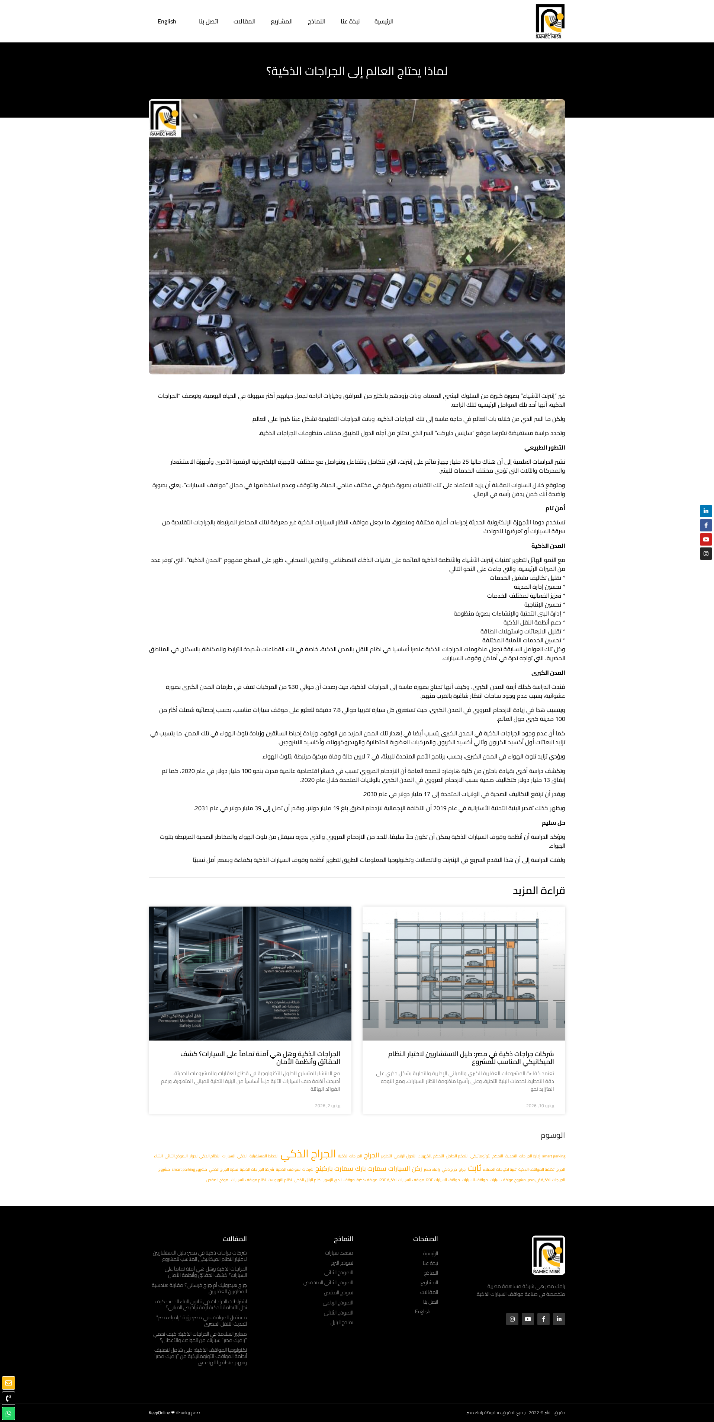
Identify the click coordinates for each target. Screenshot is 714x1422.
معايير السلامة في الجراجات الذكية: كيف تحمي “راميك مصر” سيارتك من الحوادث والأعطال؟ (200, 1337)
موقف (349, 1179)
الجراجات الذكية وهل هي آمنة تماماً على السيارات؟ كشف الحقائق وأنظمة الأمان (260, 1058)
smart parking (553, 1156)
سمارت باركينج (334, 1168)
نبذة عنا (350, 21)
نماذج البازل (342, 1322)
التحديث (511, 1156)
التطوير (386, 1156)
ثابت (474, 1168)
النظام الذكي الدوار (205, 1156)
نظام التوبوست (280, 1179)
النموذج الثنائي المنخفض (328, 1282)
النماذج (317, 21)
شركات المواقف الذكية (294, 1169)
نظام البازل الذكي (308, 1179)
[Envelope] (8, 1383)
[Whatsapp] (8, 1413)
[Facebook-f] (543, 1319)
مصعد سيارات (339, 1253)
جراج (462, 1169)
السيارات (228, 1156)
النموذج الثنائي (176, 1156)
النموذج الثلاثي (338, 1312)
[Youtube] (528, 1319)
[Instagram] (512, 1319)
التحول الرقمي (405, 1156)
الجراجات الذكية (350, 1156)
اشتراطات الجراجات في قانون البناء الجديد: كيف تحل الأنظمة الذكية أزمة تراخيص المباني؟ (201, 1305)
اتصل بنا (209, 21)
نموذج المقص (217, 1179)
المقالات (245, 21)
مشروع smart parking (189, 1169)
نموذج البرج (342, 1263)
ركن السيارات (405, 1168)
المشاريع (282, 21)
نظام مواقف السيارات (248, 1179)
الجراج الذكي (308, 1153)
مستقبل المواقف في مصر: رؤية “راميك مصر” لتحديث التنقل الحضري (201, 1321)
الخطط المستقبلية (264, 1156)
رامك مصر (432, 1169)
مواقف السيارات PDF (443, 1179)
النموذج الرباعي (338, 1302)
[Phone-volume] (8, 1398)
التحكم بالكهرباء (431, 1156)
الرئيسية (384, 21)
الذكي (242, 1156)
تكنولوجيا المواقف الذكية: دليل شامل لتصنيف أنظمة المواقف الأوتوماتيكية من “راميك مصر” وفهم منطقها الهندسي (200, 1356)
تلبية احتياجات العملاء (500, 1169)
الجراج (371, 1155)
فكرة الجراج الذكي (223, 1169)
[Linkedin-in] (559, 1319)
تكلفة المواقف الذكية (536, 1169)
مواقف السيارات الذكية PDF (401, 1179)
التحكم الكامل (457, 1156)
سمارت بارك (370, 1168)
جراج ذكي (449, 1169)
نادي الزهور (333, 1179)
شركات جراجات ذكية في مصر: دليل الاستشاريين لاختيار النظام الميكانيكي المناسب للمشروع (471, 1058)
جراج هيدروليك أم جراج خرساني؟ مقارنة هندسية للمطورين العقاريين (199, 1288)
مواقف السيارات (475, 1179)
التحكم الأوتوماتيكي (486, 1156)
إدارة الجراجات (529, 1156)
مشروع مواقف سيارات (508, 1179)
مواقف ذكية (367, 1179)
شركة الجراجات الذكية (257, 1169)
